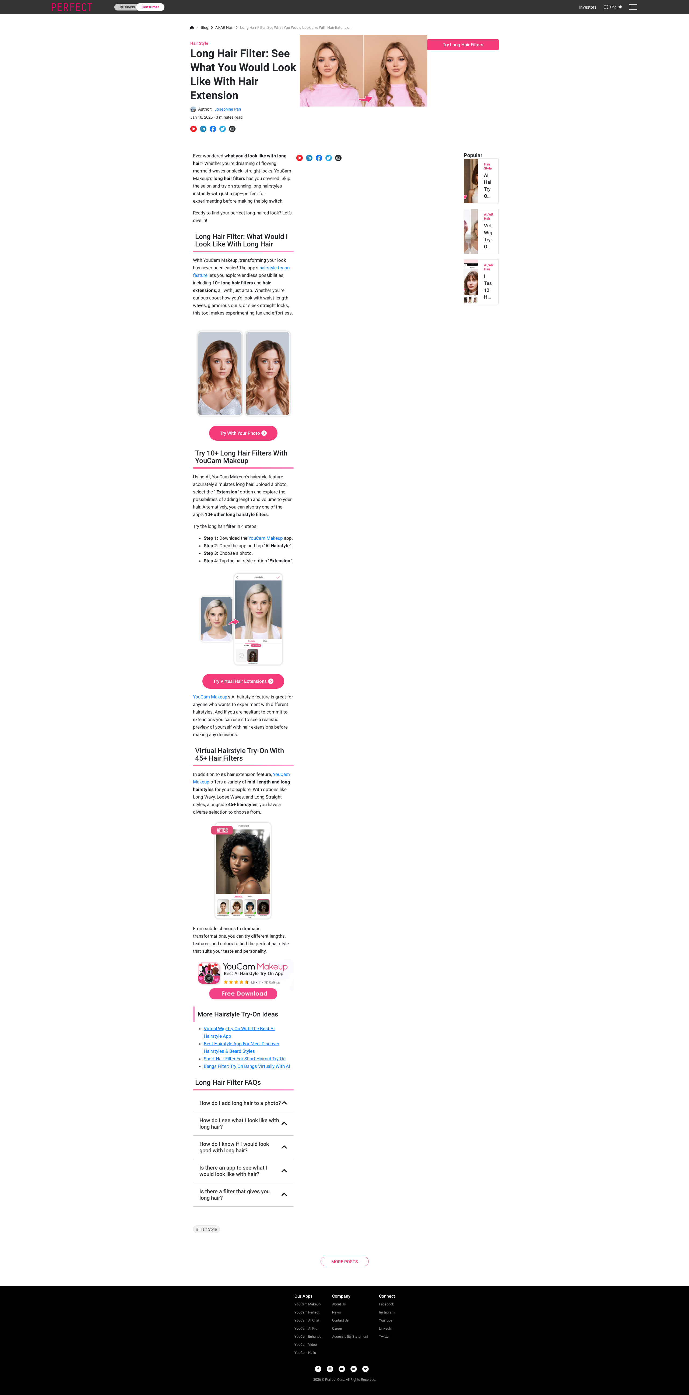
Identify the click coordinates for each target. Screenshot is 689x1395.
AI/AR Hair (224, 27)
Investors (587, 7)
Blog (204, 27)
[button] (612, 7)
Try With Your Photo (240, 433)
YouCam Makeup (210, 697)
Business (127, 7)
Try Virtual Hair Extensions (240, 681)
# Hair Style (206, 1229)
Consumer (150, 7)
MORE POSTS (344, 1261)
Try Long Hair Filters (463, 44)
